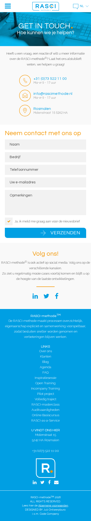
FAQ (45, 372)
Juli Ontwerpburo (54, 509)
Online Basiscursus (45, 415)
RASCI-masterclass (45, 404)
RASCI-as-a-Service (45, 420)
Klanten (45, 356)
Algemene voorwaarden (53, 505)
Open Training (45, 383)
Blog (45, 362)
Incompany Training (45, 388)
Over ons (45, 351)
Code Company (49, 513)
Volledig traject (45, 399)
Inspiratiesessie (45, 378)
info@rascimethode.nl (52, 94)
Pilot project (45, 394)
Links (45, 346)
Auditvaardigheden (45, 410)
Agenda (45, 367)
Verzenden (65, 232)
